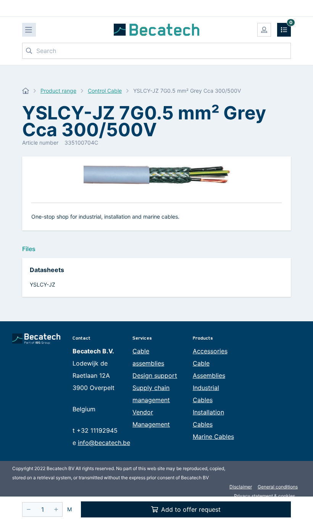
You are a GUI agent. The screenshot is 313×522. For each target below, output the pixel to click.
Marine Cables (213, 436)
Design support (154, 375)
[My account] (264, 30)
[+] (56, 509)
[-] (29, 509)
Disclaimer (240, 487)
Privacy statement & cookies (264, 496)
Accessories (210, 351)
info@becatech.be (104, 442)
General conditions (278, 487)
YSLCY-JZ (42, 284)
